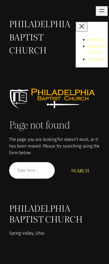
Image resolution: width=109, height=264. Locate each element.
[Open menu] (102, 11)
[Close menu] (82, 27)
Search (80, 170)
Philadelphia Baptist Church (39, 36)
